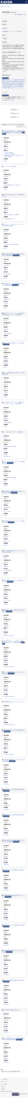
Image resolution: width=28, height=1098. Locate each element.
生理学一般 (6, 392)
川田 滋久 (5, 202)
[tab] (14, 110)
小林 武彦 (5, 438)
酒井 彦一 (5, 1015)
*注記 (25, 14)
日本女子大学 (6, 1032)
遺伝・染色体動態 (18, 84)
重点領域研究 (6, 830)
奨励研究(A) (6, 856)
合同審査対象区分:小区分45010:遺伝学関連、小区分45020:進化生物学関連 (13, 81)
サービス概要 (4, 1079)
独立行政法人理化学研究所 (9, 635)
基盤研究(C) (6, 210)
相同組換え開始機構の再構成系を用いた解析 (13, 980)
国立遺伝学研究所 (7, 456)
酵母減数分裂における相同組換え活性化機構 (13, 789)
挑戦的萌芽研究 (7, 299)
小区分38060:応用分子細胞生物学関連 (11, 244)
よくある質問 (4, 1084)
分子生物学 (15, 86)
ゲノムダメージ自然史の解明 (10, 166)
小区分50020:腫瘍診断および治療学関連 (11, 214)
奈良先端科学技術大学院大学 (9, 724)
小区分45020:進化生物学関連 (16, 83)
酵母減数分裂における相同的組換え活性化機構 (14, 925)
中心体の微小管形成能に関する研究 (11, 1010)
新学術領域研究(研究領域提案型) (10, 446)
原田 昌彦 (5, 231)
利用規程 (3, 1089)
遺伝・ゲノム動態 (12, 79)
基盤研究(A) (6, 180)
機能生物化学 (6, 363)
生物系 (18, 79)
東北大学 (5, 248)
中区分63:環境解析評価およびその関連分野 (12, 185)
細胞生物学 (4, 79)
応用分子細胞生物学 (7, 333)
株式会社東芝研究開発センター (10, 218)
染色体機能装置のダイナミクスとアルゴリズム (14, 701)
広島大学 (5, 189)
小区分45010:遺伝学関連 (7, 84)
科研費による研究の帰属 (6, 1091)
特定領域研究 (6, 625)
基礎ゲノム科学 (11, 87)
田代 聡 (5, 172)
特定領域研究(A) (7, 805)
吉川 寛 (5, 707)
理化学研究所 (6, 784)
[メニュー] (26, 2)
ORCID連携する (19, 14)
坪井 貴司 (5, 380)
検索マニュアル (4, 1081)
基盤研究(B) (6, 148)
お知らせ (3, 1086)
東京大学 (5, 160)
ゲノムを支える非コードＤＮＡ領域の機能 (13, 432)
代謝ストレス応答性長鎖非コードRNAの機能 (13, 343)
